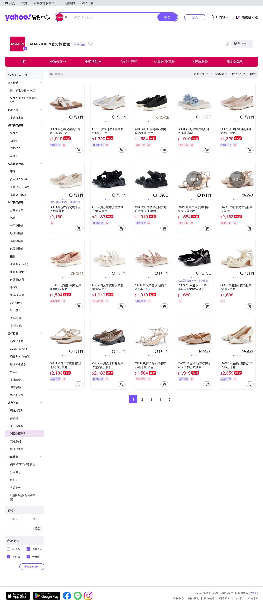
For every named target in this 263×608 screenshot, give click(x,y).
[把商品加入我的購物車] (79, 150)
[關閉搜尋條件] (65, 17)
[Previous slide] (50, 101)
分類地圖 (252, 598)
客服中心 (178, 598)
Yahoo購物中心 (27, 17)
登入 (195, 17)
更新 (254, 593)
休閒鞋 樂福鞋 (164, 61)
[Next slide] (81, 101)
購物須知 (209, 598)
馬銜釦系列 (235, 61)
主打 (23, 61)
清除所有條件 (32, 567)
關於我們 (193, 598)
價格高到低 (238, 74)
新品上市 (240, 43)
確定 (37, 528)
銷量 (253, 74)
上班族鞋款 (199, 61)
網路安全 (224, 598)
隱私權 (239, 598)
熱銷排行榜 (129, 61)
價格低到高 (220, 74)
